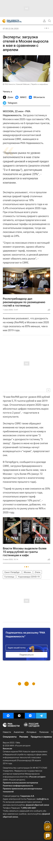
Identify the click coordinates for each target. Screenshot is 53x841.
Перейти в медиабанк (39, 84)
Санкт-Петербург (12, 572)
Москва (27, 572)
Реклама (23, 736)
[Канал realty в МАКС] (8, 715)
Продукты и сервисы (41, 736)
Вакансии (7, 748)
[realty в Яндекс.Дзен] (19, 715)
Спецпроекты (10, 736)
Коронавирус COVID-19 (29, 577)
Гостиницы (9, 577)
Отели (37, 572)
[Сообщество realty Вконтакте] (30, 715)
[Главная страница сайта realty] (17, 21)
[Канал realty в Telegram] (41, 715)
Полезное (44, 732)
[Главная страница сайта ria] (3, 21)
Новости (7, 732)
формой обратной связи (37, 805)
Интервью (31, 732)
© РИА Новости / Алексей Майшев (16, 84)
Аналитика (19, 732)
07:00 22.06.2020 (11, 28)
